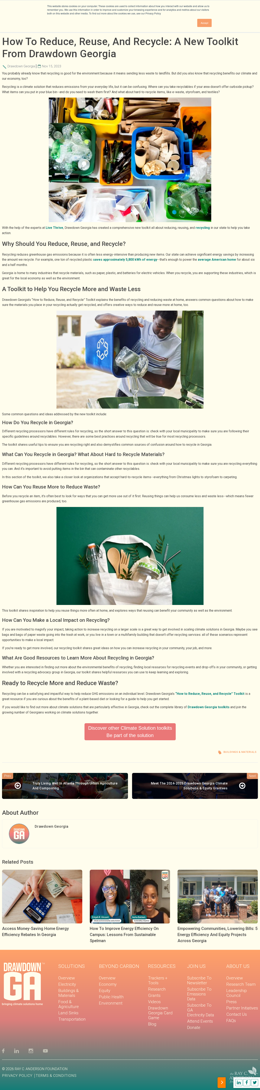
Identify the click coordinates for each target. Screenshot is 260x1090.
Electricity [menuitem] (67, 984)
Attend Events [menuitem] (200, 1021)
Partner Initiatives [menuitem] (242, 1008)
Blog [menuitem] (152, 1024)
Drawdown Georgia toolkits (209, 707)
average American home (217, 259)
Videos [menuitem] (154, 1001)
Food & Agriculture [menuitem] (68, 1004)
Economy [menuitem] (108, 984)
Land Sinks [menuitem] (68, 1012)
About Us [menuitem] (237, 966)
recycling (203, 228)
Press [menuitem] (231, 1001)
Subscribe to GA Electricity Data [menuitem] (200, 1010)
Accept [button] (204, 23)
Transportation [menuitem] (72, 1019)
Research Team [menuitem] (241, 984)
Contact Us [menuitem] (236, 1014)
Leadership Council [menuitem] (236, 993)
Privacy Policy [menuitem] (17, 1075)
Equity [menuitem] (104, 990)
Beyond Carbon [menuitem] (119, 966)
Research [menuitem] (157, 989)
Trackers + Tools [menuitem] (157, 980)
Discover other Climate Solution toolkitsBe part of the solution (130, 731)
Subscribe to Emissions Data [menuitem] (199, 994)
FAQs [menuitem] (231, 1020)
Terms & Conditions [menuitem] (56, 1075)
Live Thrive (54, 228)
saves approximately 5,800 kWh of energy (125, 259)
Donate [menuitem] (193, 1027)
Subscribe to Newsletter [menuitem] (199, 980)
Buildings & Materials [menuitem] (68, 993)
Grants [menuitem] (154, 995)
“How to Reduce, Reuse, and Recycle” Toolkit (209, 694)
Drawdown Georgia (21, 66)
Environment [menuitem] (110, 1003)
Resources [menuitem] (162, 966)
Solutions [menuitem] (71, 966)
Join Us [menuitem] (196, 966)
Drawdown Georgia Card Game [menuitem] (160, 1013)
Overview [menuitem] (66, 978)
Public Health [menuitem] (111, 996)
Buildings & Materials (240, 751)
